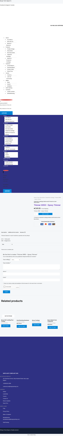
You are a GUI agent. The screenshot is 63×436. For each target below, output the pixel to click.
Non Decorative (11, 52)
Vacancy (9, 75)
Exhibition (9, 86)
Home (35, 197)
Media (7, 80)
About (7, 38)
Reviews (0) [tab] (23, 232)
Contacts (8, 89)
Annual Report (10, 65)
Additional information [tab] (13, 232)
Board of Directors (8, 44)
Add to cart (45, 213)
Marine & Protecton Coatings (9, 60)
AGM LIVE (6, 166)
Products (8, 47)
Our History (10, 39)
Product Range (10, 49)
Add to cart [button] (21, 326)
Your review (7, 263)
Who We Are (10, 41)
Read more (6, 325)
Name (5, 271)
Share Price (10, 71)
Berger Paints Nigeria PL (5, 1)
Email (4, 277)
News (8, 82)
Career (7, 73)
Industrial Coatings (9, 55)
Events (8, 84)
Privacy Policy (10, 69)
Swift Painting (9, 88)
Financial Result (11, 67)
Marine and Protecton (48, 201)
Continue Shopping (4, 113)
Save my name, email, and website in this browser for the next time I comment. (23, 283)
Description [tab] (4, 232)
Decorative (10, 50)
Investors (8, 63)
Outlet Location (11, 91)
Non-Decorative (41, 197)
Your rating (6, 259)
